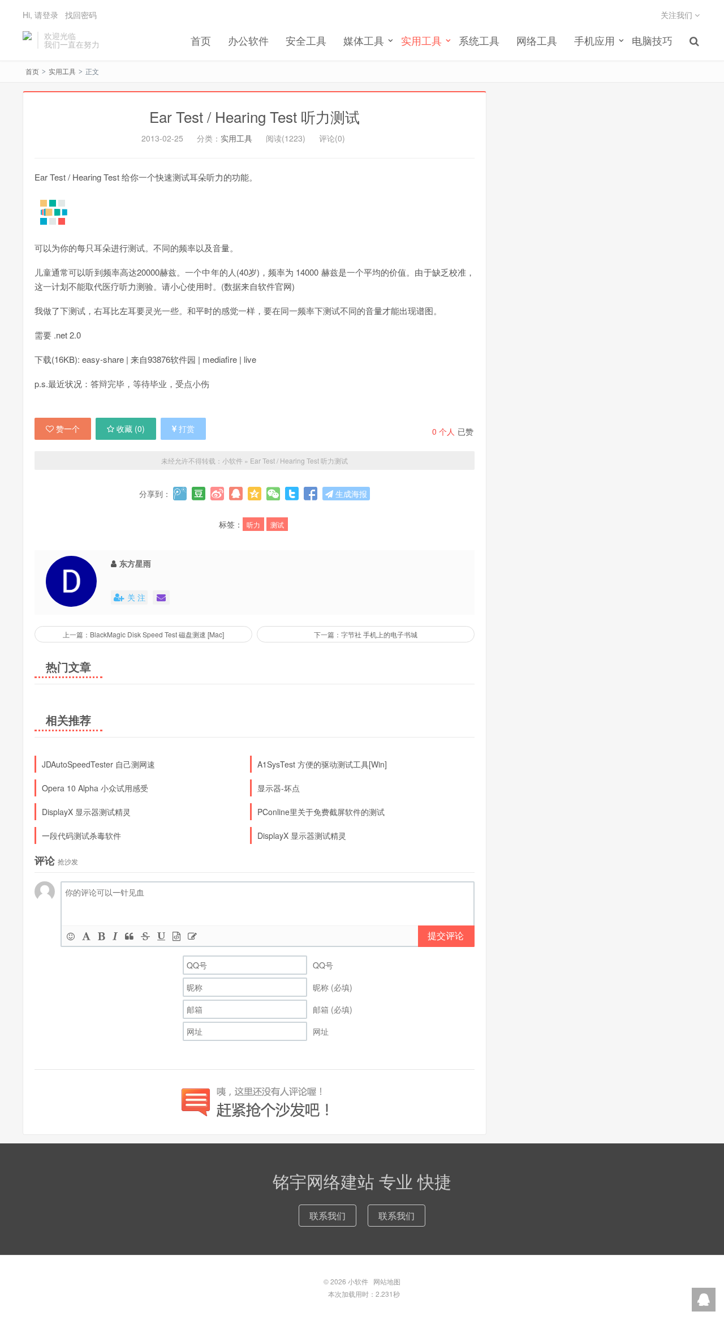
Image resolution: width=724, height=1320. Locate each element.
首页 (201, 40)
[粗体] (101, 935)
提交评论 (446, 935)
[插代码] (176, 935)
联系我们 (327, 1215)
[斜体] (115, 935)
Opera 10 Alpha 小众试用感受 (95, 788)
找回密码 (81, 14)
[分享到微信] (273, 493)
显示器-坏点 (278, 788)
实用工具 (62, 71)
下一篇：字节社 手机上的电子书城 (365, 634)
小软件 (27, 40)
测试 (277, 524)
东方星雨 (135, 563)
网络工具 (536, 40)
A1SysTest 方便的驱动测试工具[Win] (322, 764)
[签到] (192, 935)
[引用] (129, 935)
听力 (253, 524)
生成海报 (350, 493)
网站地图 (386, 1281)
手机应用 (594, 40)
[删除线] (145, 935)
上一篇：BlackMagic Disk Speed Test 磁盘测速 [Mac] (143, 634)
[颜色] (86, 935)
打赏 (187, 428)
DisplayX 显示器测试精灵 (86, 811)
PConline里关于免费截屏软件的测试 (321, 811)
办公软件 (248, 40)
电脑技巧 (652, 40)
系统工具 (479, 40)
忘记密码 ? (430, 36)
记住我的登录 (306, 36)
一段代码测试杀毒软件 (81, 835)
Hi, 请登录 (40, 14)
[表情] (71, 935)
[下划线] (161, 935)
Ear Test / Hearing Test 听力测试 (254, 116)
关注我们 (678, 14)
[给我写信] (161, 597)
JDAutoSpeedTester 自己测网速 (98, 764)
